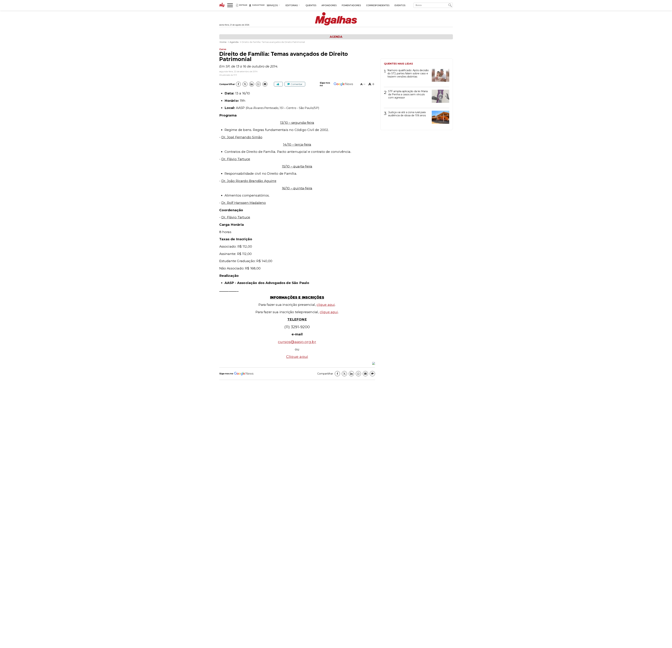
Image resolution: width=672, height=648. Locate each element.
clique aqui (326, 305)
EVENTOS (400, 5)
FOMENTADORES (351, 5)
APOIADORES (329, 5)
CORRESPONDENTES (377, 5)
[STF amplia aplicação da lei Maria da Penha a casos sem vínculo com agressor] (439, 97)
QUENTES (311, 5)
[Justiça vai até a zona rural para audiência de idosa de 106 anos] (439, 118)
